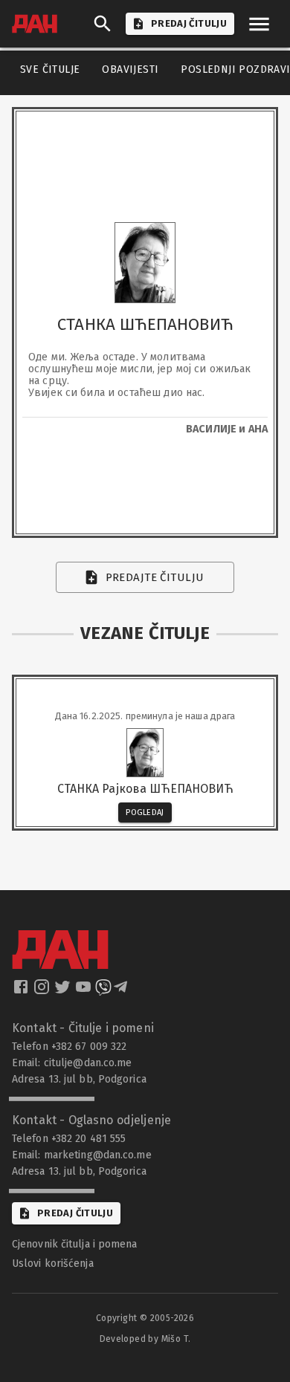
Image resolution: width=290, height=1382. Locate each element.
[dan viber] (103, 991)
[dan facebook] (22, 991)
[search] (103, 24)
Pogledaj (145, 812)
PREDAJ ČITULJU (189, 23)
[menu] (259, 24)
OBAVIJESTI (130, 69)
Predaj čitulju (75, 1213)
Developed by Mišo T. (145, 1339)
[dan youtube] (84, 991)
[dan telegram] (122, 991)
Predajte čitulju (155, 577)
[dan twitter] (64, 991)
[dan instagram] (43, 991)
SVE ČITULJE (50, 69)
